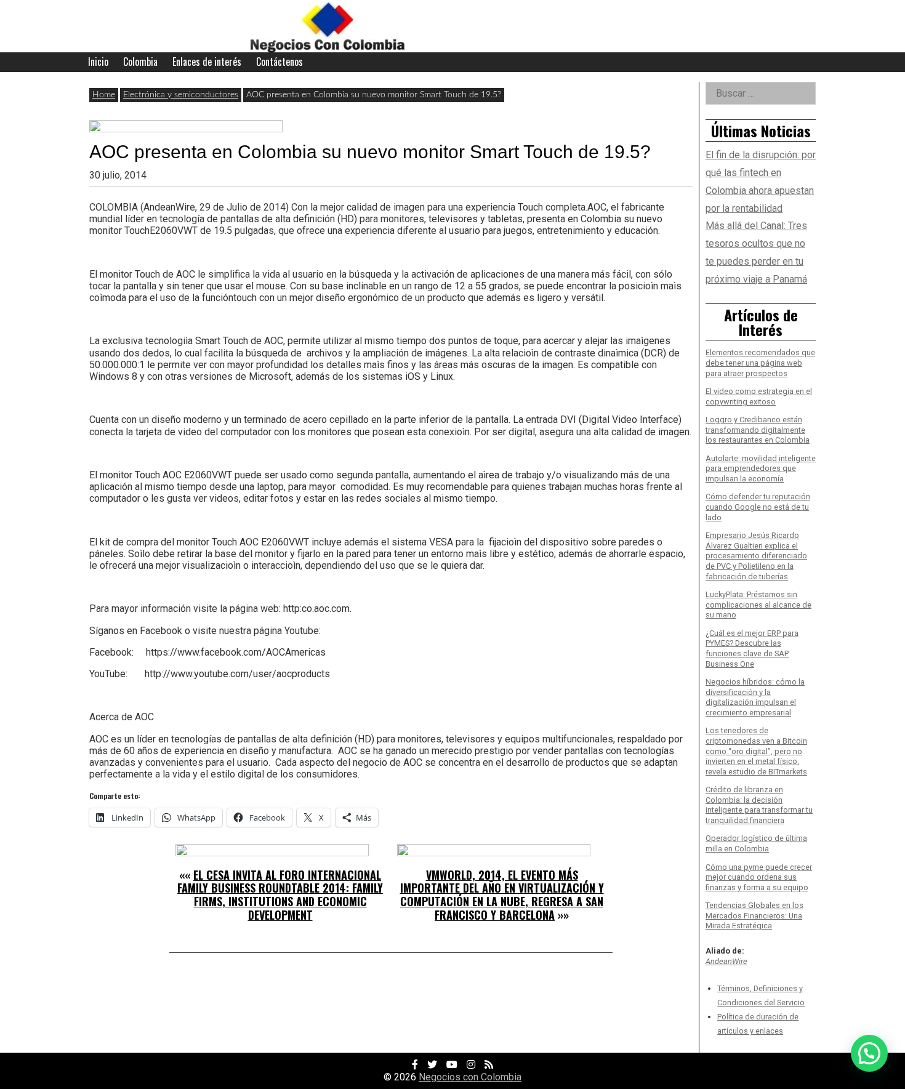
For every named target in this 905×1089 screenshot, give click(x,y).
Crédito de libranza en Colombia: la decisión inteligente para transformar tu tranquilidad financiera (759, 805)
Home (103, 94)
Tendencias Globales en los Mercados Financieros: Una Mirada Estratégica (754, 915)
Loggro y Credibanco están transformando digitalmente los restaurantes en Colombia (758, 429)
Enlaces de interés (206, 61)
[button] (869, 1053)
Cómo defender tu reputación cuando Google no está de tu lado (758, 506)
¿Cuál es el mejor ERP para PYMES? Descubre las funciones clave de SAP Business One (752, 649)
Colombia (140, 61)
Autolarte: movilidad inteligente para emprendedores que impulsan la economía (761, 468)
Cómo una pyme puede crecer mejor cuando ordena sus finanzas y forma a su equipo (759, 877)
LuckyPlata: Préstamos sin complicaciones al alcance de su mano (758, 604)
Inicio (98, 61)
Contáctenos (279, 61)
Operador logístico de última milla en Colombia (756, 843)
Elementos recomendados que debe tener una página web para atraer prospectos (760, 362)
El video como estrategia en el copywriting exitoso (759, 396)
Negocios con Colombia (470, 1077)
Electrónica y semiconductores (180, 94)
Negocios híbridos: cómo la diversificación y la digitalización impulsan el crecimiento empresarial (755, 697)
